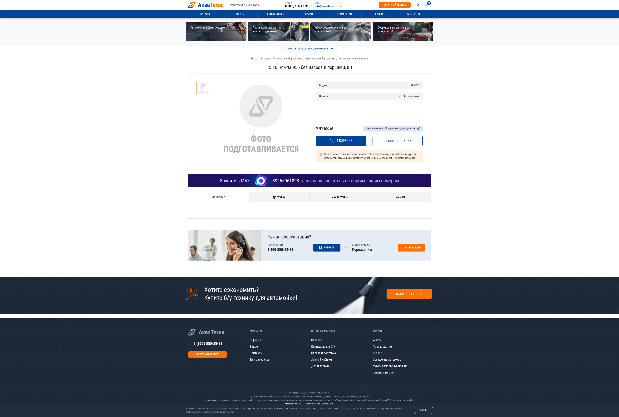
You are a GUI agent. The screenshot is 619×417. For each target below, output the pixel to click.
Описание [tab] (218, 197)
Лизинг (309, 13)
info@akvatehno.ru (326, 6)
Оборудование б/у (323, 347)
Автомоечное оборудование (287, 58)
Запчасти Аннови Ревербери (353, 58)
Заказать (415, 247)
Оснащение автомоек (387, 359)
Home (254, 58)
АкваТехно (211, 332)
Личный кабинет (321, 359)
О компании (344, 13)
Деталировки (320, 366)
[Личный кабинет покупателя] (418, 5)
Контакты (413, 13)
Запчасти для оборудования (320, 58)
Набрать (329, 247)
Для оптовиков (260, 359)
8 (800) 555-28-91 (297, 6)
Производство (274, 13)
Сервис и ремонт (384, 372)
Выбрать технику (409, 294)
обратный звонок (394, 4)
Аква (211, 5)
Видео (379, 13)
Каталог (205, 13)
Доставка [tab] (279, 197)
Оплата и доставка (323, 353)
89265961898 (285, 181)
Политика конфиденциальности (217, 412)
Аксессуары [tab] (340, 197)
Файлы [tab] (400, 197)
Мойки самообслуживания (390, 366)
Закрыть (423, 410)
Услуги (240, 13)
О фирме (255, 340)
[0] (426, 5)
